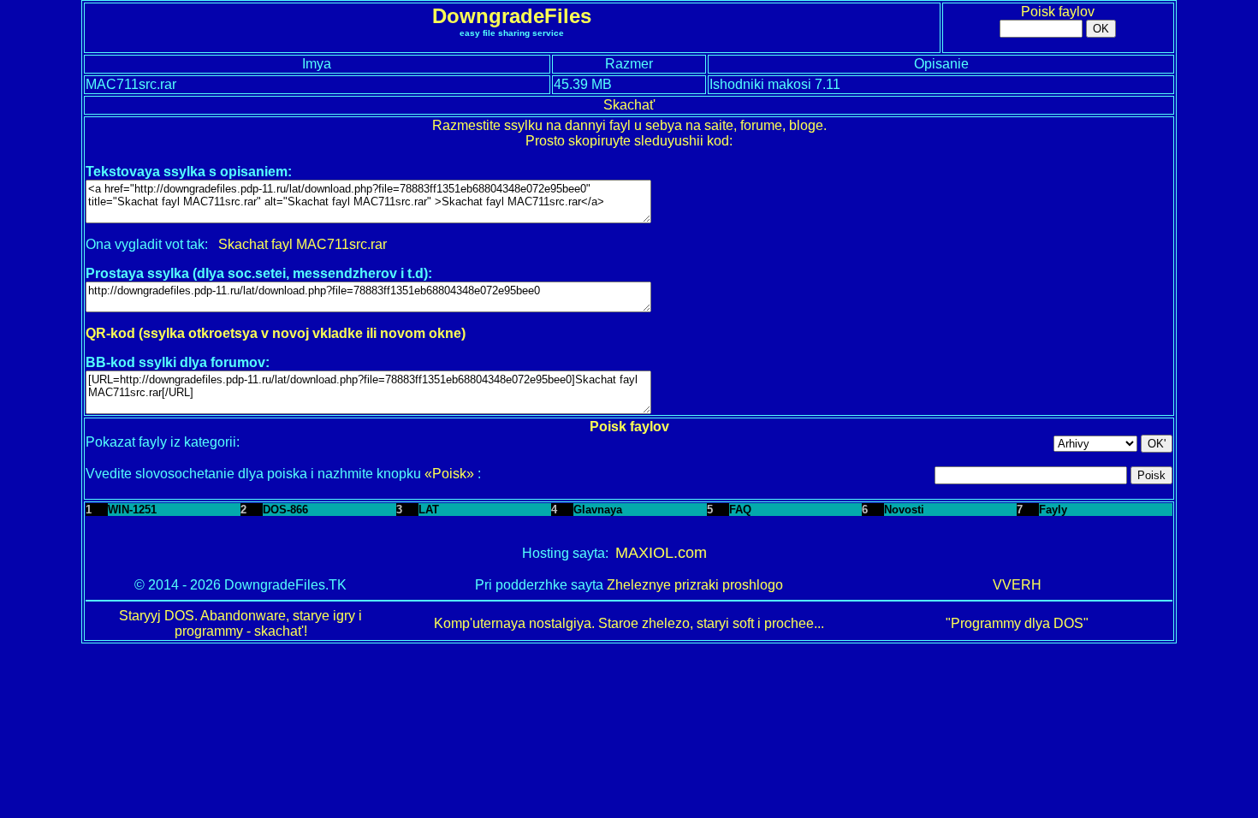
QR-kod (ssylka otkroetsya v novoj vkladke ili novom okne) (276, 333)
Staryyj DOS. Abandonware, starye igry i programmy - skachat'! (240, 623)
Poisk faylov (1058, 11)
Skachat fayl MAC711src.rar (302, 244)
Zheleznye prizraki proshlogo (695, 585)
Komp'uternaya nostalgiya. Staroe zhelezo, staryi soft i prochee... (629, 623)
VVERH (1017, 585)
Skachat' (629, 105)
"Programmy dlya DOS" (1017, 623)
